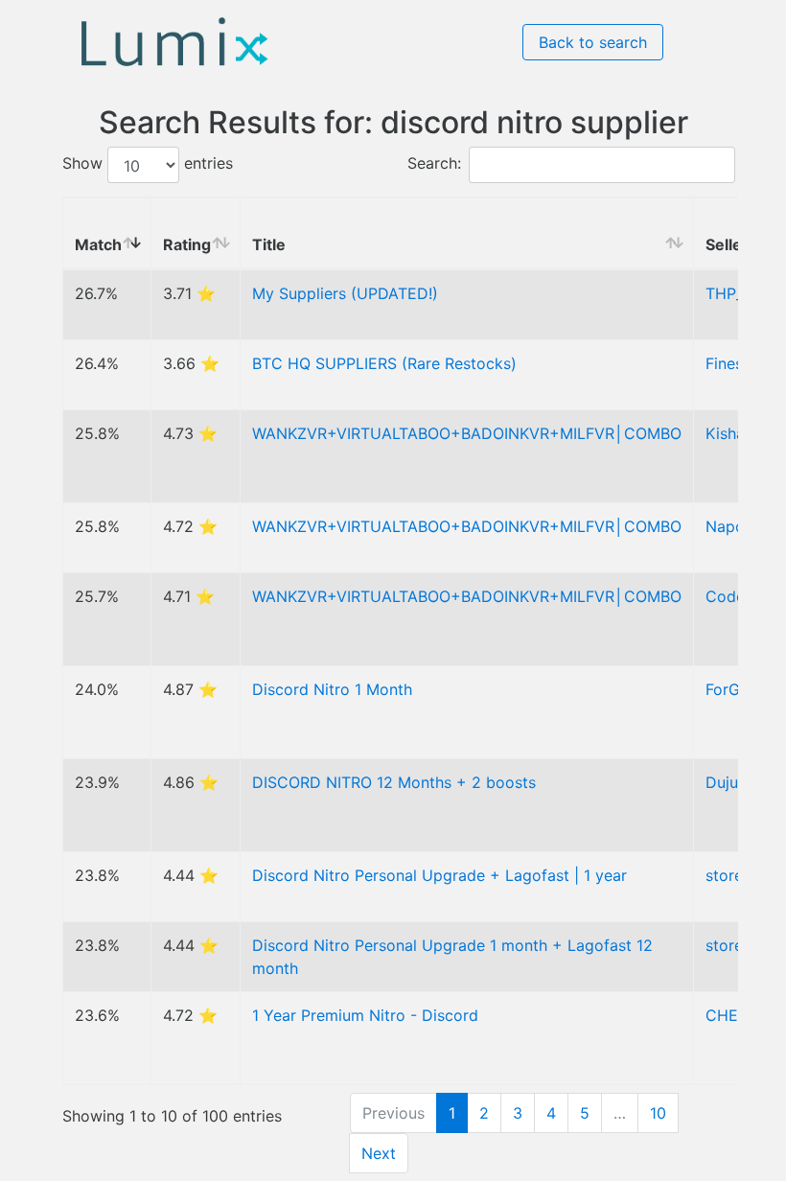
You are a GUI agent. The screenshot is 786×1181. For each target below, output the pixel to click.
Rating (187, 244)
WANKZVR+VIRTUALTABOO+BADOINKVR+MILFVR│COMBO (467, 433)
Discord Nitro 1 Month (332, 689)
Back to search (593, 42)
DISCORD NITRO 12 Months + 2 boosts (394, 782)
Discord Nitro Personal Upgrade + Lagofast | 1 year (439, 875)
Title (269, 244)
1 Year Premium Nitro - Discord (365, 1015)
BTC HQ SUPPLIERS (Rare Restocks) (384, 363)
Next (378, 1153)
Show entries (147, 164)
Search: (434, 164)
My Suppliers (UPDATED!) (345, 293)
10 (658, 1113)
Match (98, 244)
